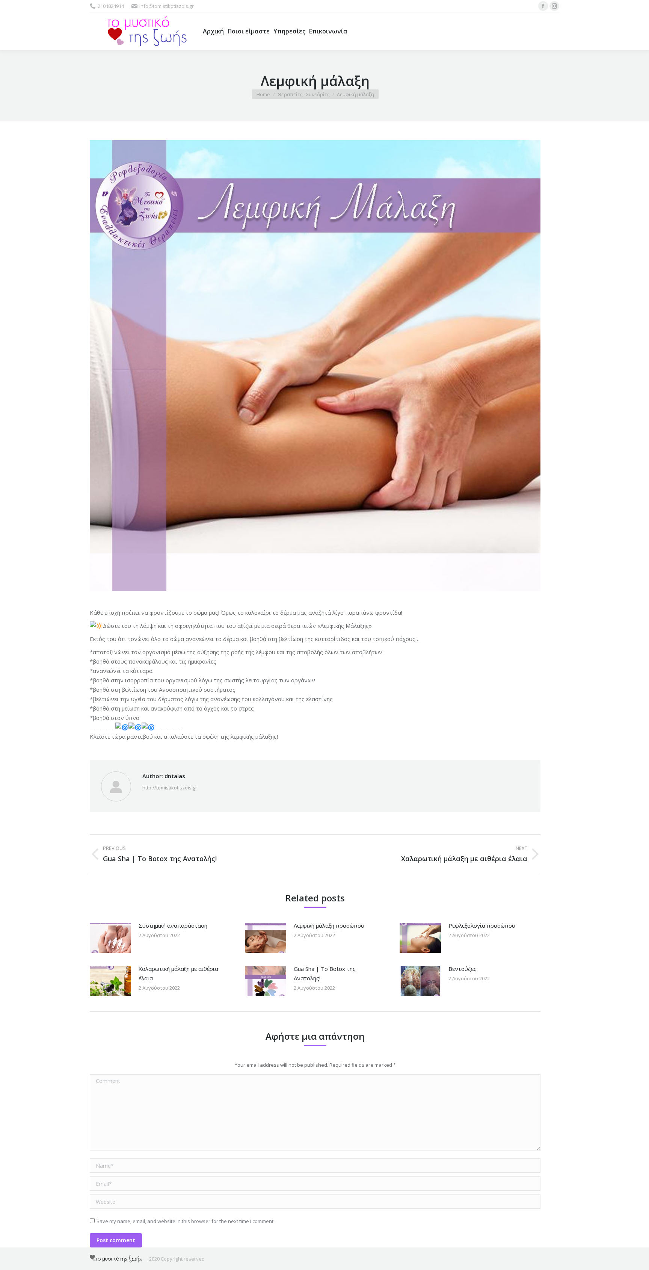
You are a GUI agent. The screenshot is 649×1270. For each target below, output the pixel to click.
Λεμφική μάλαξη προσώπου (329, 925)
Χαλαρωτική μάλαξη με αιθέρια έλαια (178, 973)
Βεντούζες (462, 968)
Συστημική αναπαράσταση (173, 925)
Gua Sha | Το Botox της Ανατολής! (325, 973)
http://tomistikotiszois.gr (169, 787)
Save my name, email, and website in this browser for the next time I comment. (186, 1221)
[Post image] (110, 938)
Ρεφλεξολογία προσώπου (481, 925)
